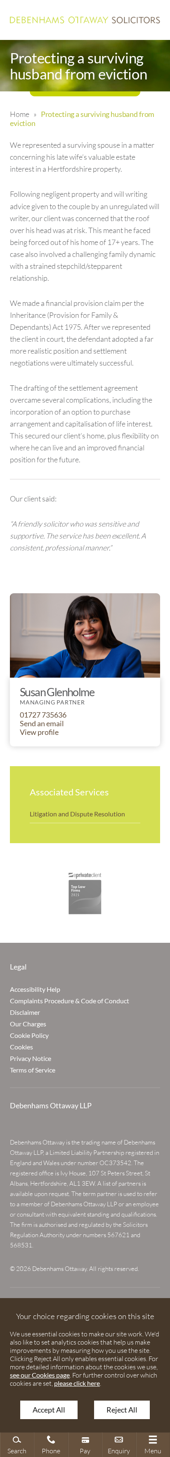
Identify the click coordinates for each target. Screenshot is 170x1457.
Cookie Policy (29, 1035)
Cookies (21, 1047)
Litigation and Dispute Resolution (77, 814)
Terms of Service (32, 1070)
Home (19, 114)
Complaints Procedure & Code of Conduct (69, 1001)
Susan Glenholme (57, 692)
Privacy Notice (30, 1058)
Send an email (42, 723)
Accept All (49, 1410)
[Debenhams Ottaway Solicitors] (85, 20)
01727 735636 (43, 715)
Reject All (121, 1410)
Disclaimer (25, 1012)
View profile (39, 732)
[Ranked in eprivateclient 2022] (85, 893)
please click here (77, 1383)
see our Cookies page (40, 1375)
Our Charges (28, 1024)
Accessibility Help (35, 989)
